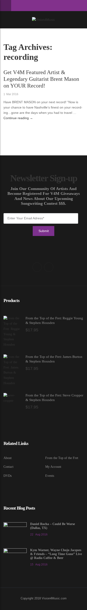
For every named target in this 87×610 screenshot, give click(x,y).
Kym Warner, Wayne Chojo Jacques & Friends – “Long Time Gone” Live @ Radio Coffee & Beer (56, 554)
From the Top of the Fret (61, 458)
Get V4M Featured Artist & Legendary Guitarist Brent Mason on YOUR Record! (41, 79)
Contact (8, 466)
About (7, 458)
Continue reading (18, 118)
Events (49, 475)
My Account (53, 466)
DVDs (7, 475)
